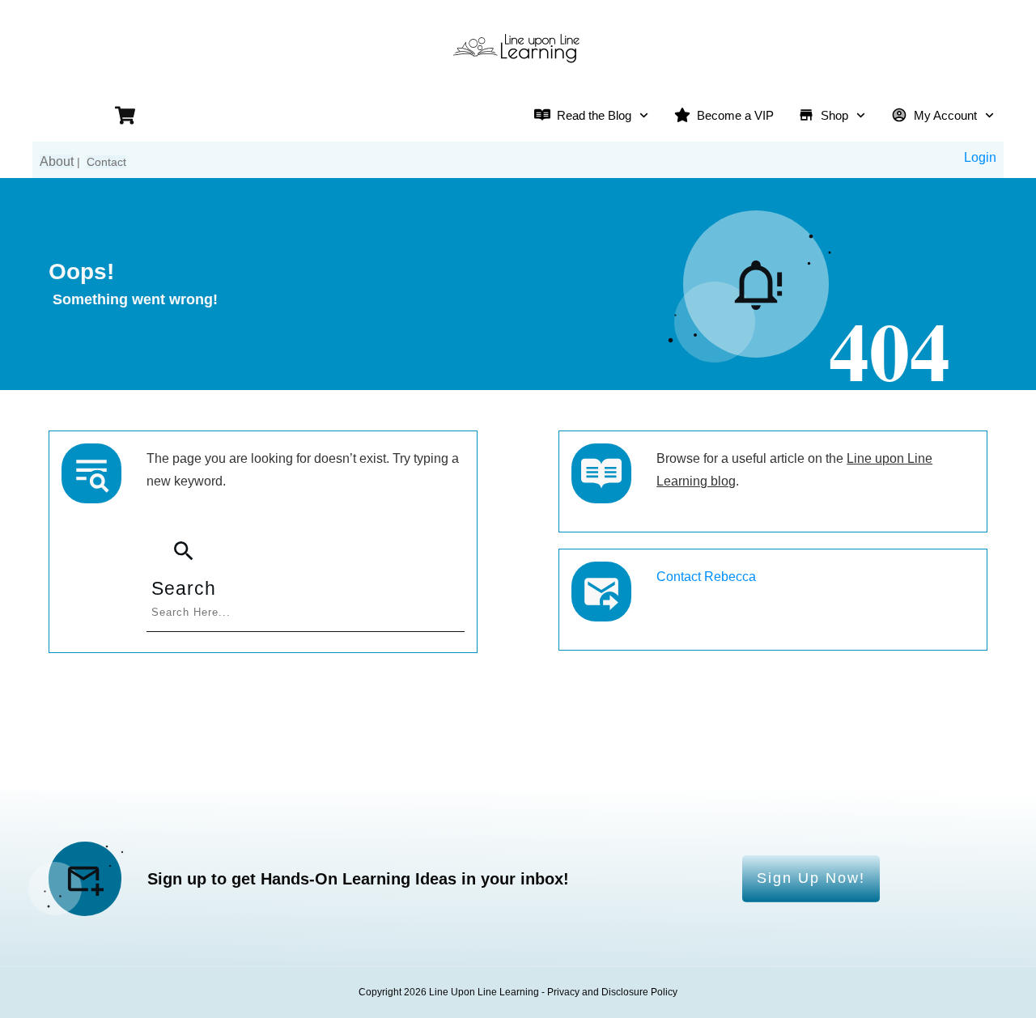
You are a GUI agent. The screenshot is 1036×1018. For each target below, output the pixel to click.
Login (980, 157)
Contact (106, 161)
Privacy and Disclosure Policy (612, 992)
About (57, 161)
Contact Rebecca (706, 576)
